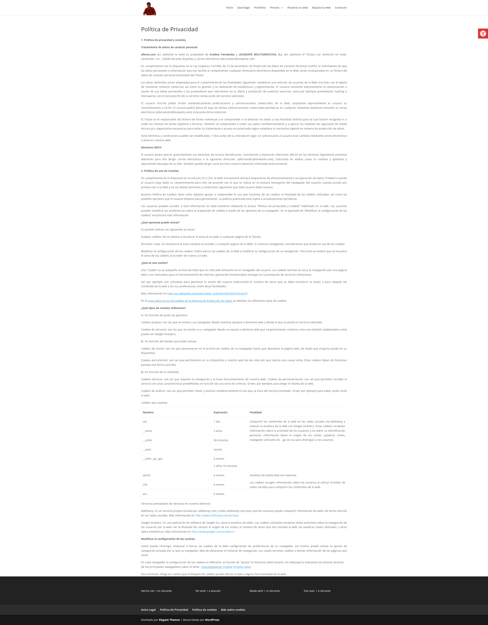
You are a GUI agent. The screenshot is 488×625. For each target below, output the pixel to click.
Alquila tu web (321, 7)
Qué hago (243, 7)
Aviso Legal (148, 609)
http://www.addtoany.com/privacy (217, 515)
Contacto (341, 7)
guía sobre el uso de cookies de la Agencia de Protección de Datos (190, 300)
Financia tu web (297, 7)
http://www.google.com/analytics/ (213, 531)
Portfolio (260, 7)
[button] (483, 33)
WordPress (212, 620)
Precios (274, 7)
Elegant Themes (169, 620)
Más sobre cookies (233, 609)
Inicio (229, 7)
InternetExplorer (212, 567)
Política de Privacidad (174, 609)
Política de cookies (204, 609)
